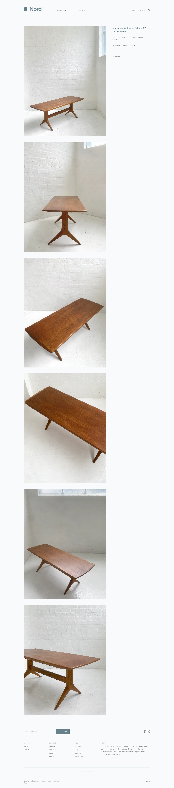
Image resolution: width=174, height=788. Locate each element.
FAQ (76, 750)
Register (27, 750)
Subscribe (63, 731)
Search (52, 746)
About (73, 10)
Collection (61, 10)
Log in (26, 746)
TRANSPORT (79, 753)
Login (134, 10)
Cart (142, 10)
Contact (82, 10)
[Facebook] (145, 731)
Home (26, 781)
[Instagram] (149, 731)
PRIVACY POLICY (80, 756)
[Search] (149, 11)
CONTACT (78, 746)
